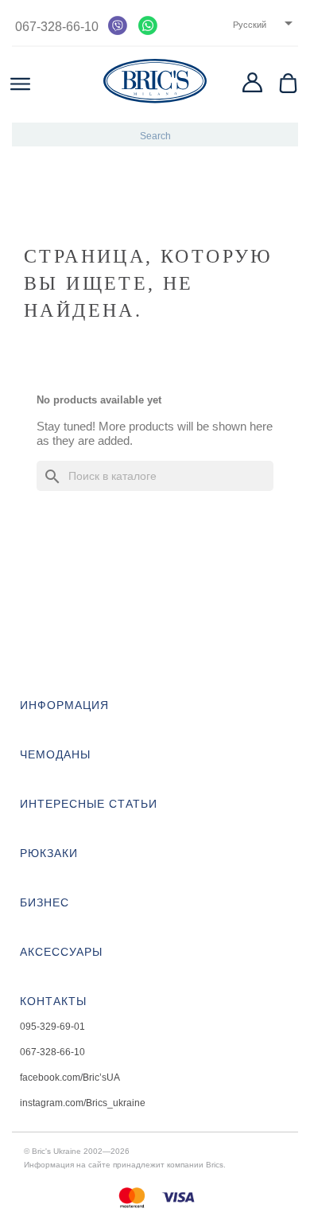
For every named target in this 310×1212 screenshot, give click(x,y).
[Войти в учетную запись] (252, 82)
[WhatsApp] (147, 25)
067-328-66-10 (55, 26)
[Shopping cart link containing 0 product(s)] (288, 83)
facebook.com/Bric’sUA (70, 1077)
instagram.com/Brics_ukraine (82, 1103)
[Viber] (117, 25)
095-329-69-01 (52, 1026)
